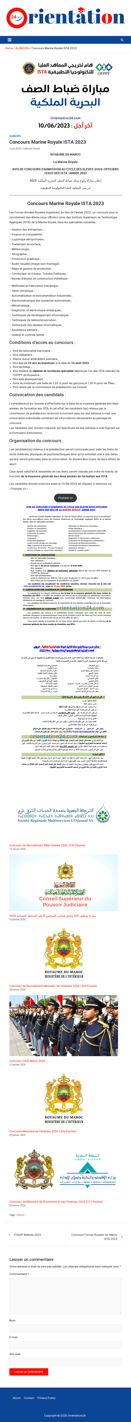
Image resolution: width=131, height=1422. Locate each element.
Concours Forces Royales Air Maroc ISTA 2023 (94, 1237)
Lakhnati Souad (31, 148)
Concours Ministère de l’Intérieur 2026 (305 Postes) (42, 1131)
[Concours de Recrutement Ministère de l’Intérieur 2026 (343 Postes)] (63, 953)
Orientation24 (77, 1415)
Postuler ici (65, 497)
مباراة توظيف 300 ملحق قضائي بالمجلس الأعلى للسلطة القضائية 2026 (52, 915)
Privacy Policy (46, 1398)
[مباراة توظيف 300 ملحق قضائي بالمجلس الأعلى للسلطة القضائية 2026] (63, 882)
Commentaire (19, 1274)
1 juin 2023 (15, 148)
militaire (20, 1215)
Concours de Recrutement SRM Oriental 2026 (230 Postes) (47, 845)
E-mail (13, 1337)
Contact (29, 1398)
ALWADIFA (15, 136)
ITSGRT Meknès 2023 (27, 1234)
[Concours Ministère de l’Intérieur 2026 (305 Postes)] (63, 1098)
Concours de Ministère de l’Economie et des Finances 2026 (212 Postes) (56, 1201)
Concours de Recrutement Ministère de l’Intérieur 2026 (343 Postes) (53, 986)
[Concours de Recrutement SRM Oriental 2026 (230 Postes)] (63, 812)
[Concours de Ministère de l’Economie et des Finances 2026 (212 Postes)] (63, 1168)
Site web (14, 1354)
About (16, 1398)
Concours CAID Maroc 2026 (27, 1061)
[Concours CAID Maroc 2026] (63, 1025)
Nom (12, 1320)
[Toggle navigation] (9, 40)
